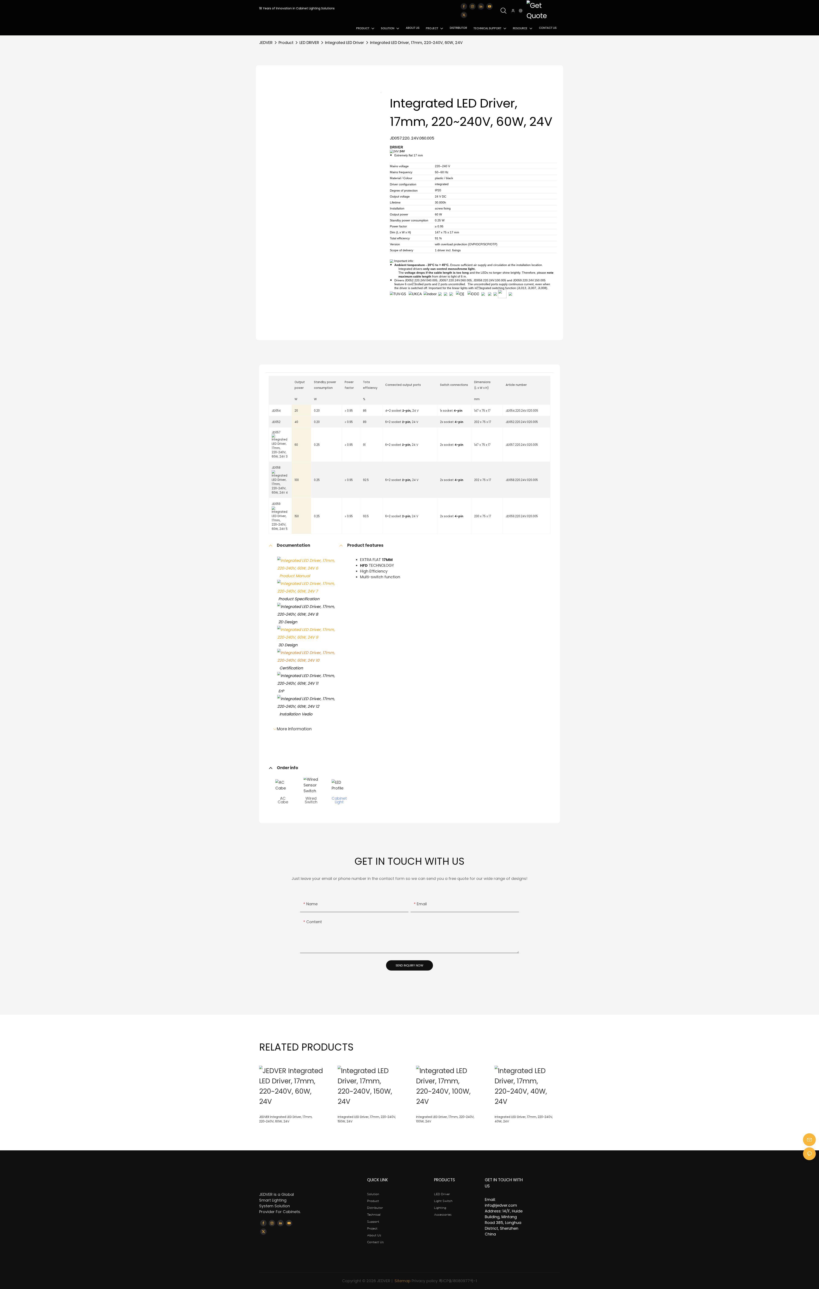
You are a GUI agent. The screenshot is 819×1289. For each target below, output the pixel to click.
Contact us (375, 1242)
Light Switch (443, 1201)
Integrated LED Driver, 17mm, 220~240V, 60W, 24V (416, 42)
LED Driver (442, 1194)
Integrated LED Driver (344, 42)
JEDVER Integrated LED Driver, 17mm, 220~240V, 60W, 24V (285, 1119)
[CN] (542, 10)
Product (286, 42)
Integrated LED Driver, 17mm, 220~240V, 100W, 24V (445, 1119)
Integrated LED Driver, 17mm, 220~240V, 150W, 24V (367, 1119)
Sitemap (402, 1280)
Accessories (443, 1214)
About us (374, 1235)
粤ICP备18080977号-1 (458, 1280)
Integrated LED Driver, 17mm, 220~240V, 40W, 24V (524, 1119)
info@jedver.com (501, 1205)
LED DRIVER (309, 42)
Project (372, 1228)
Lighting (440, 1207)
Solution (373, 1194)
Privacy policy (425, 1280)
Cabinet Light (339, 800)
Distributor (375, 1207)
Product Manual (293, 575)
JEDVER (266, 42)
